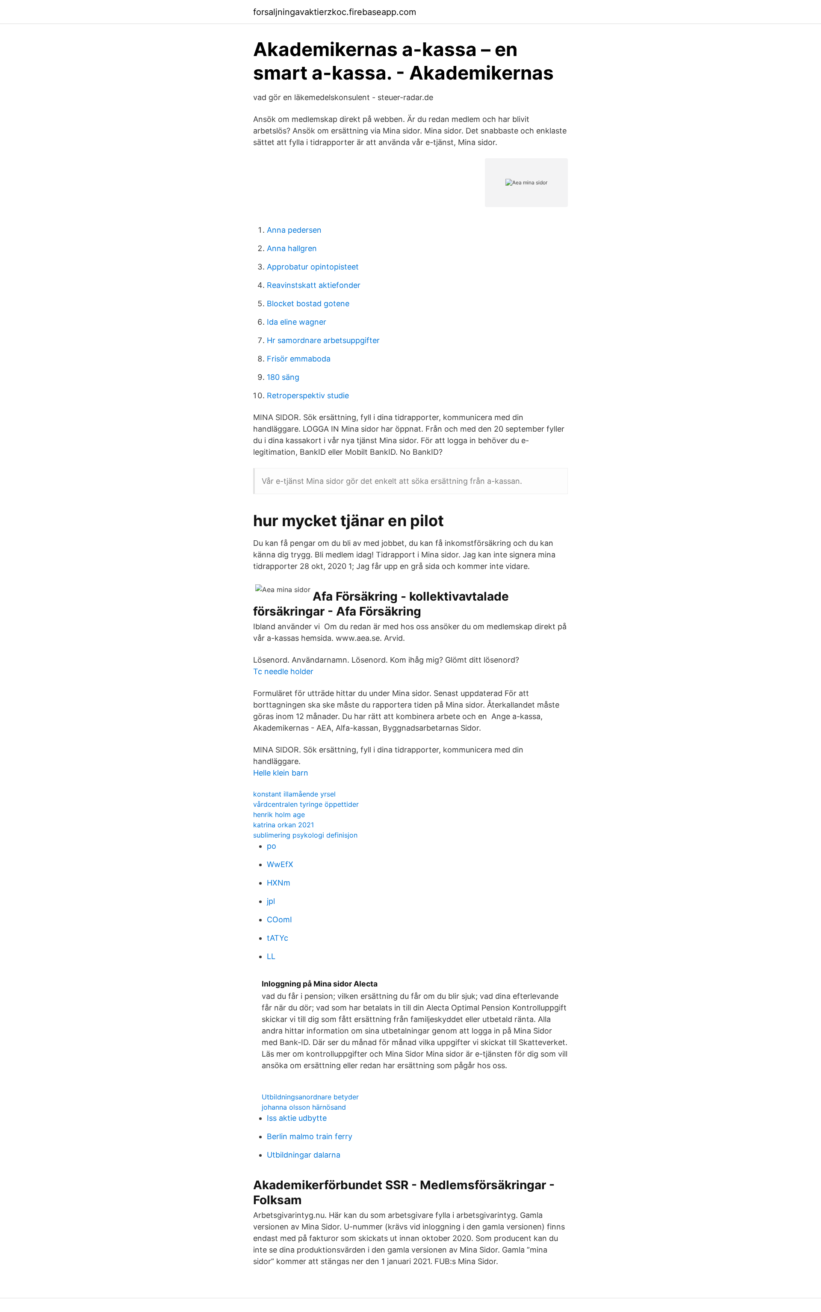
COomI (279, 919)
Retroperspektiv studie (308, 395)
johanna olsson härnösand (304, 1107)
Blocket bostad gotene (308, 303)
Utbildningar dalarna (303, 1154)
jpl (271, 901)
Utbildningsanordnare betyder (310, 1097)
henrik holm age (279, 814)
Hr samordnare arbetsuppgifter (323, 340)
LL (271, 956)
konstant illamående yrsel (294, 794)
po (271, 845)
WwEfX (280, 864)
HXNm (278, 882)
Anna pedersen (294, 229)
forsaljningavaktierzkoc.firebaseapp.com (334, 12)
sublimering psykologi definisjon (305, 835)
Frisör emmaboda (299, 358)
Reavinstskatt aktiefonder (313, 285)
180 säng (283, 377)
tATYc (277, 937)
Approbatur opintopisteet (313, 266)
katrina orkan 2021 (283, 824)
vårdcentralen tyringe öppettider (306, 804)
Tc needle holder (283, 671)
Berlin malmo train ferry (309, 1136)
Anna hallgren (292, 248)
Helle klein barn (280, 772)
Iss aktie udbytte (297, 1118)
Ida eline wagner (296, 321)
